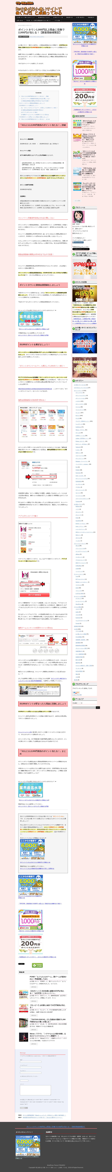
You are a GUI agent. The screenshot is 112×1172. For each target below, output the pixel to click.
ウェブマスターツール (81, 620)
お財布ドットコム (80, 435)
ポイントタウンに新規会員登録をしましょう (32, 103)
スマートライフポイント (82, 498)
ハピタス (78, 401)
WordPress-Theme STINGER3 (56, 1165)
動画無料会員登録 (80, 645)
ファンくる (78, 590)
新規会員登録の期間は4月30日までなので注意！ (35, 101)
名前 (21, 1059)
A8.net (77, 545)
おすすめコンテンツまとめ (81, 387)
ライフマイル (79, 495)
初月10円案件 (79, 671)
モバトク (78, 493)
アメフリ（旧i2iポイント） (82, 421)
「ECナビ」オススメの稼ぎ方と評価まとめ (31, 931)
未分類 (75, 680)
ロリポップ (78, 598)
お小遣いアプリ (78, 504)
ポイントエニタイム (81, 395)
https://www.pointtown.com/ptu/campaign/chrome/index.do (35, 388)
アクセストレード (80, 560)
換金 (77, 674)
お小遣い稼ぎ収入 (80, 17)
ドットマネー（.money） (82, 464)
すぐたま (78, 407)
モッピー (78, 412)
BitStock (78, 506)
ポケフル (78, 538)
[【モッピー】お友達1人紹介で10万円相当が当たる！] (23, 1012)
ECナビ (78, 415)
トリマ (77, 509)
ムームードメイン (80, 601)
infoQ (77, 587)
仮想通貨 (78, 642)
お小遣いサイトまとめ (80, 384)
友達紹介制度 (77, 626)
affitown (78, 554)
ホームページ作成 (78, 596)
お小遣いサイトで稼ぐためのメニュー (26, 17)
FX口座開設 (79, 637)
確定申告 (78, 662)
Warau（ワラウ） (80, 429)
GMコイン (78, 535)
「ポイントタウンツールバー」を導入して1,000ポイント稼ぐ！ (39, 107)
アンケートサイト (78, 574)
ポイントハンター (80, 490)
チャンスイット (80, 458)
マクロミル (78, 585)
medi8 (77, 568)
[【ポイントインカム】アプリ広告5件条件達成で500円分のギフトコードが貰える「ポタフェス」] (77, 158)
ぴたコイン (78, 512)
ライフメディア (80, 409)
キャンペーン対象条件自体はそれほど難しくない (35, 98)
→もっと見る (77, 200)
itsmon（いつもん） (81, 523)
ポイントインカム (80, 398)
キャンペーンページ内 (24, 732)
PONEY (78, 470)
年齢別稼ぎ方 (91, 17)
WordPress (78, 604)
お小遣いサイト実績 (81, 634)
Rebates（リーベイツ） (82, 461)
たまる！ (78, 450)
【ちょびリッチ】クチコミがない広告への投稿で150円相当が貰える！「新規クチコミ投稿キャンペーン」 (88, 187)
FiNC (77, 517)
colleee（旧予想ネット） (82, 438)
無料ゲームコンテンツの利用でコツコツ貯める (35, 114)
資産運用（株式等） (81, 639)
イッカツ (78, 540)
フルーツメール (80, 455)
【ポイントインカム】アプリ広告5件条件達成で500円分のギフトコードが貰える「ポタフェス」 (89, 155)
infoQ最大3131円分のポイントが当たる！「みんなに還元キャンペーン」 (43, 1117)
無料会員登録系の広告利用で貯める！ (32, 110)
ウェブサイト (23, 1070)
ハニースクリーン (80, 529)
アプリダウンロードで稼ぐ (29, 112)
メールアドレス (24, 1065)
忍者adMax (78, 565)
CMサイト (78, 452)
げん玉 (77, 418)
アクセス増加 (77, 607)
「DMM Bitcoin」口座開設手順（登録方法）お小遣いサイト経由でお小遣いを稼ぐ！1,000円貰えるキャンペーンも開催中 (84, 321)
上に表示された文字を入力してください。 (29, 1076)
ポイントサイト (33, 36)
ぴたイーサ (78, 515)
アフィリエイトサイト (80, 543)
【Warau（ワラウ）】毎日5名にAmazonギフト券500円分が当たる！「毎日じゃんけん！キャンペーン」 (89, 138)
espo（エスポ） (80, 475)
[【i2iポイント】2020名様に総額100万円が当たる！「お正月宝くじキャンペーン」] (23, 998)
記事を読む (33, 987)
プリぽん (78, 487)
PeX (77, 467)
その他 (75, 629)
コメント (22, 1084)
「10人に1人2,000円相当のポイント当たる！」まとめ (34, 119)
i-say (77, 576)
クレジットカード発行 (81, 648)
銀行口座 (78, 659)
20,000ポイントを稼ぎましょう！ (29, 105)
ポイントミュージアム (81, 478)
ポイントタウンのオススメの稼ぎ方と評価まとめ (34, 329)
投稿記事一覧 (69, 17)
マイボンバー (79, 557)
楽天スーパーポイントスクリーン (84, 532)
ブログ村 (78, 614)
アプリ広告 (57, 20)
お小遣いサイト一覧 (58, 17)
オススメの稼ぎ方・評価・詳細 (84, 665)
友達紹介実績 (79, 657)
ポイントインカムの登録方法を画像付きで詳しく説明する (37, 868)
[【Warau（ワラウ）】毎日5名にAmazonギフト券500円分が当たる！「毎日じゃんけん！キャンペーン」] (77, 141)
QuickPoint (78, 520)
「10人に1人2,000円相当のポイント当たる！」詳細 (33, 96)
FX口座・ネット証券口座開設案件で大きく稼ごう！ (38, 20)
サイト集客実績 (80, 654)
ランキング (78, 668)
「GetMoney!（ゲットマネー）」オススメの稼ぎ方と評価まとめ (37, 957)
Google (77, 623)
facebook (78, 617)
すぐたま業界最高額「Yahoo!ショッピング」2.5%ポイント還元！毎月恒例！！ (44, 1115)
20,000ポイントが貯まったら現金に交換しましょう (33, 117)
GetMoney (78, 427)
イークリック (79, 571)
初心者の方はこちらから (44, 17)
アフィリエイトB (80, 548)
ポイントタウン (40, 36)
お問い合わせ (20, 20)
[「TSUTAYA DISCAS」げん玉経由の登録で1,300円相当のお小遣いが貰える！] (23, 1026)
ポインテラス (79, 392)
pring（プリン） (80, 526)
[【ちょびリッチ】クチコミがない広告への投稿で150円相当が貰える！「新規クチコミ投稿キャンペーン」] (77, 190)
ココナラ (78, 609)
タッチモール (79, 484)
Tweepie (78, 501)
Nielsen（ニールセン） (82, 582)
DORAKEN (78, 481)
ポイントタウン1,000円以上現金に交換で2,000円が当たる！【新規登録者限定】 (56, 1127)
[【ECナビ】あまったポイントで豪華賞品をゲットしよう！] (77, 127)
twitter (77, 612)
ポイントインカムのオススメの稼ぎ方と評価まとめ (35, 862)
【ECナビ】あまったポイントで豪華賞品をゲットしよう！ (89, 122)
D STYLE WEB (79, 593)
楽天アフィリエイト (81, 562)
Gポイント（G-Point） (81, 444)
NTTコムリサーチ (80, 579)
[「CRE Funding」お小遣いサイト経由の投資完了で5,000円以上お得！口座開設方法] (77, 174)
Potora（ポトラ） (80, 441)
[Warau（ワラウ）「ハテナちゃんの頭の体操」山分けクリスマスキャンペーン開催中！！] (23, 1041)
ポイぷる (78, 432)
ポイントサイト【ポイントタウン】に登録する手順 (33, 335)
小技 (77, 677)
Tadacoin (78, 447)
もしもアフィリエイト (81, 551)
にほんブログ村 (77, 695)
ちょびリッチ (79, 424)
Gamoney (78, 472)
